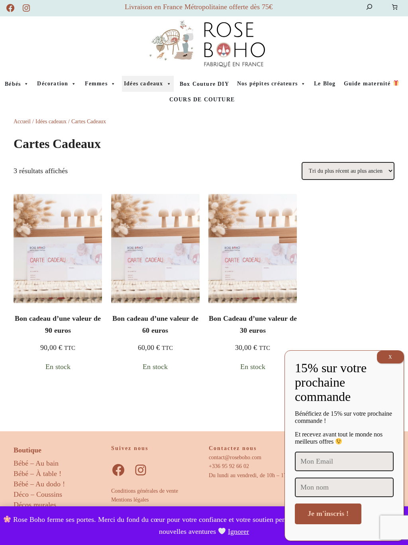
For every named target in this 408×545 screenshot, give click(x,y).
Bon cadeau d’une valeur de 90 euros (58, 324)
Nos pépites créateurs (267, 84)
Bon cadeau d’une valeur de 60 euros (155, 324)
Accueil (22, 121)
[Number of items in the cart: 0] (395, 7)
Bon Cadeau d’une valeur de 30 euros (253, 324)
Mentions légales (130, 500)
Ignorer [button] (238, 531)
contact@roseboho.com (235, 457)
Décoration (52, 84)
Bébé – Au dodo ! (39, 484)
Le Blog (324, 84)
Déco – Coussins (38, 494)
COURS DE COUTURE (202, 100)
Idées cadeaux (143, 84)
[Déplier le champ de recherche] (369, 7)
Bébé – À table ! (37, 474)
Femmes (96, 84)
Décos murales (35, 505)
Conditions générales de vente (144, 491)
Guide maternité (368, 84)
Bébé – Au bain (36, 463)
